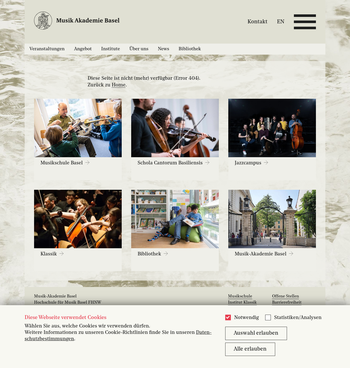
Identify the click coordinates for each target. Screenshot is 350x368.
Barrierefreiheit (287, 303)
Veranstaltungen (47, 49)
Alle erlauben (250, 349)
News (163, 49)
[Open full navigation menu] (305, 22)
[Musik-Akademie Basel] (81, 21)
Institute (110, 49)
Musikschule (240, 296)
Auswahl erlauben (256, 333)
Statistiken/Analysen (298, 317)
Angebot (83, 49)
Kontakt (257, 21)
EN (280, 21)
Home (119, 85)
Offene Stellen (285, 296)
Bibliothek (190, 49)
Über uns (138, 49)
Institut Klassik (242, 303)
